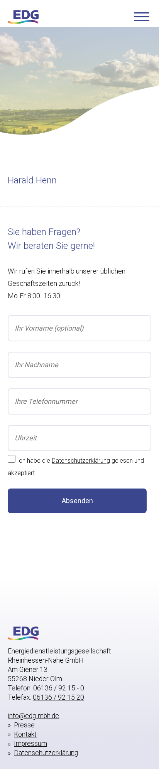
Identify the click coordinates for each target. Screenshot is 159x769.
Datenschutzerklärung (81, 460)
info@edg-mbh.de (33, 716)
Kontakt (25, 734)
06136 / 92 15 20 (58, 697)
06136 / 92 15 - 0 (58, 688)
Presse (24, 725)
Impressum (30, 743)
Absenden (77, 501)
